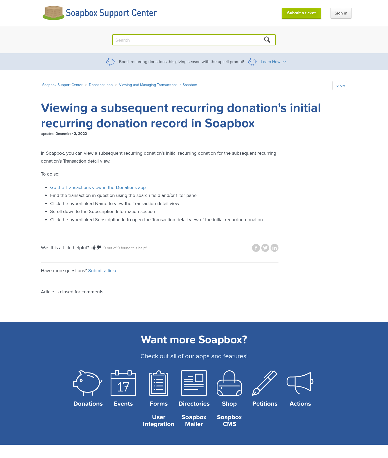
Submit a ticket (301, 13)
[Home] (100, 13)
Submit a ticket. (104, 270)
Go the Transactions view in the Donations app (98, 187)
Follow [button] (339, 85)
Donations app (101, 84)
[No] (99, 247)
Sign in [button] (341, 13)
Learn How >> (273, 61)
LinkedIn (274, 248)
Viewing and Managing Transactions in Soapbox (158, 84)
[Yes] (94, 247)
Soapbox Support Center (62, 84)
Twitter (265, 248)
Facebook (256, 248)
